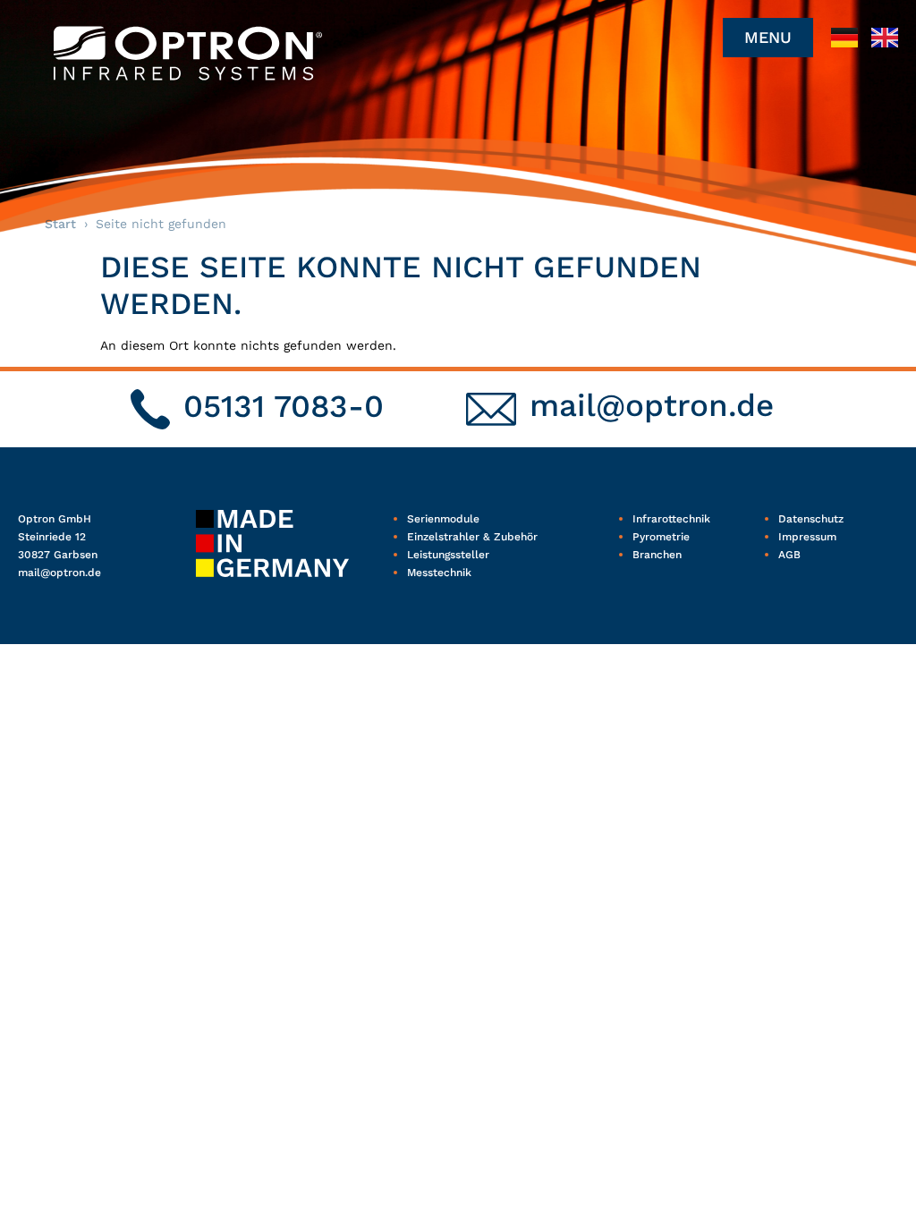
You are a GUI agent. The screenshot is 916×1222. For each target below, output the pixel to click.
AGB (789, 554)
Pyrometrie (661, 536)
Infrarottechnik (671, 519)
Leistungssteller (448, 554)
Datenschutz (811, 519)
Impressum (807, 536)
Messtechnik (439, 572)
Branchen (657, 554)
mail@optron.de (652, 405)
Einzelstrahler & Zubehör (472, 536)
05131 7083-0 (283, 406)
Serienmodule (443, 519)
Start (60, 223)
